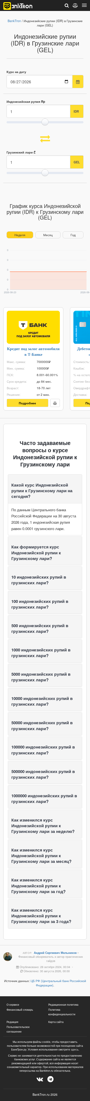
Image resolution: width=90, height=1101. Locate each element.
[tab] (45, 489)
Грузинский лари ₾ (21, 152)
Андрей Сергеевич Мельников (56, 953)
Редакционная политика (63, 1004)
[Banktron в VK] (39, 1078)
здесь (74, 1049)
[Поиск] (66, 5)
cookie (46, 1042)
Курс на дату (16, 72)
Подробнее (27, 403)
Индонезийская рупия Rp (26, 101)
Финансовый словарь (20, 1009)
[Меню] (84, 5)
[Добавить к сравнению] (55, 403)
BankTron (14, 21)
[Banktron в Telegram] (50, 1078)
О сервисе (13, 1004)
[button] (42, 490)
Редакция (12, 1022)
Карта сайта (56, 1022)
